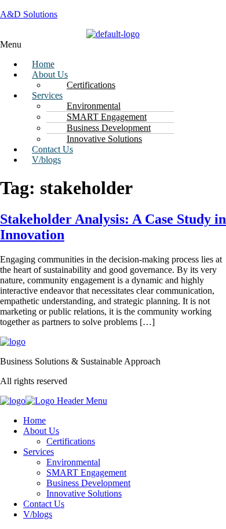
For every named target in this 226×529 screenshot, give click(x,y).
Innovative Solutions (104, 139)
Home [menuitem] (34, 420)
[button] (113, 44)
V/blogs (46, 160)
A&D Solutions (28, 14)
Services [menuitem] (38, 452)
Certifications (91, 85)
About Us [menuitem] (41, 431)
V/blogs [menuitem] (37, 514)
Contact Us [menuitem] (43, 504)
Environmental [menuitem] (73, 462)
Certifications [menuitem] (70, 441)
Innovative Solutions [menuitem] (84, 493)
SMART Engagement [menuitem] (86, 472)
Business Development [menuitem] (88, 483)
